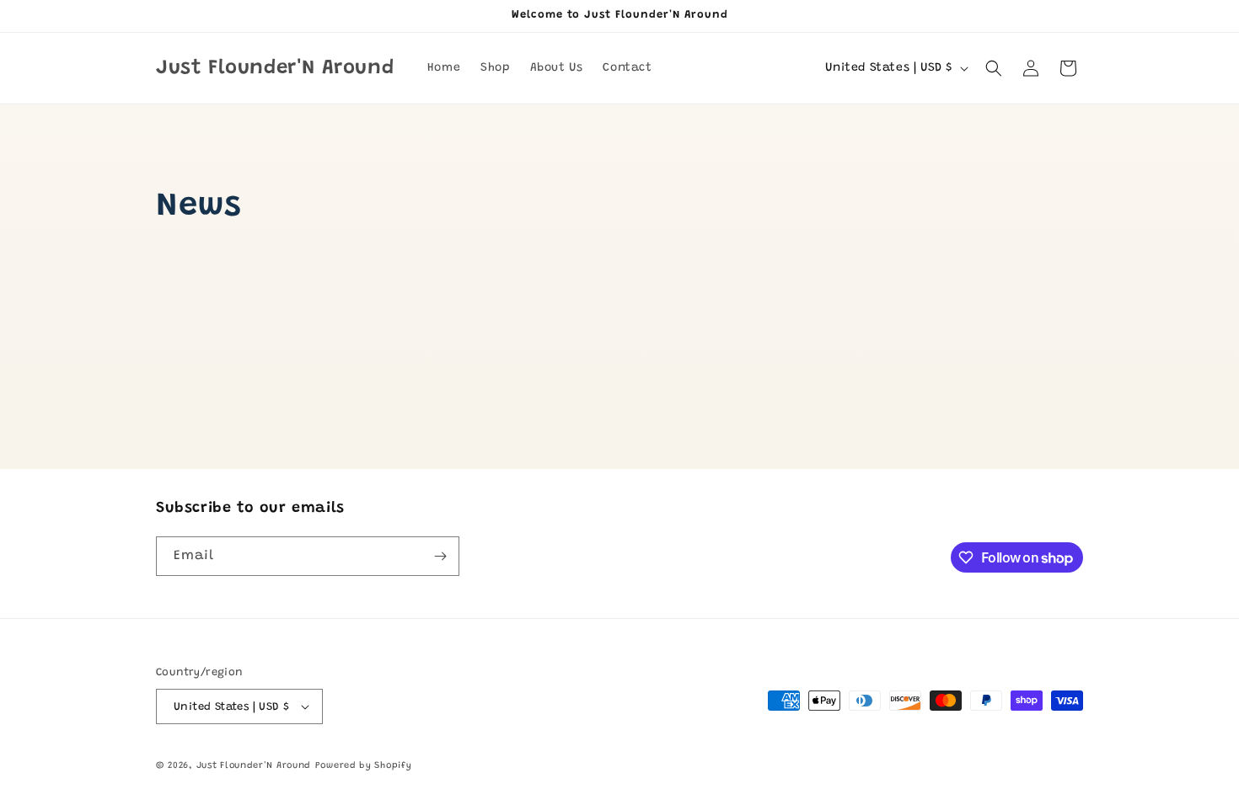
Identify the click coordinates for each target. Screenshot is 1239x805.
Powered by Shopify (363, 765)
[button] (993, 68)
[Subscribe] (440, 556)
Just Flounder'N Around (253, 765)
